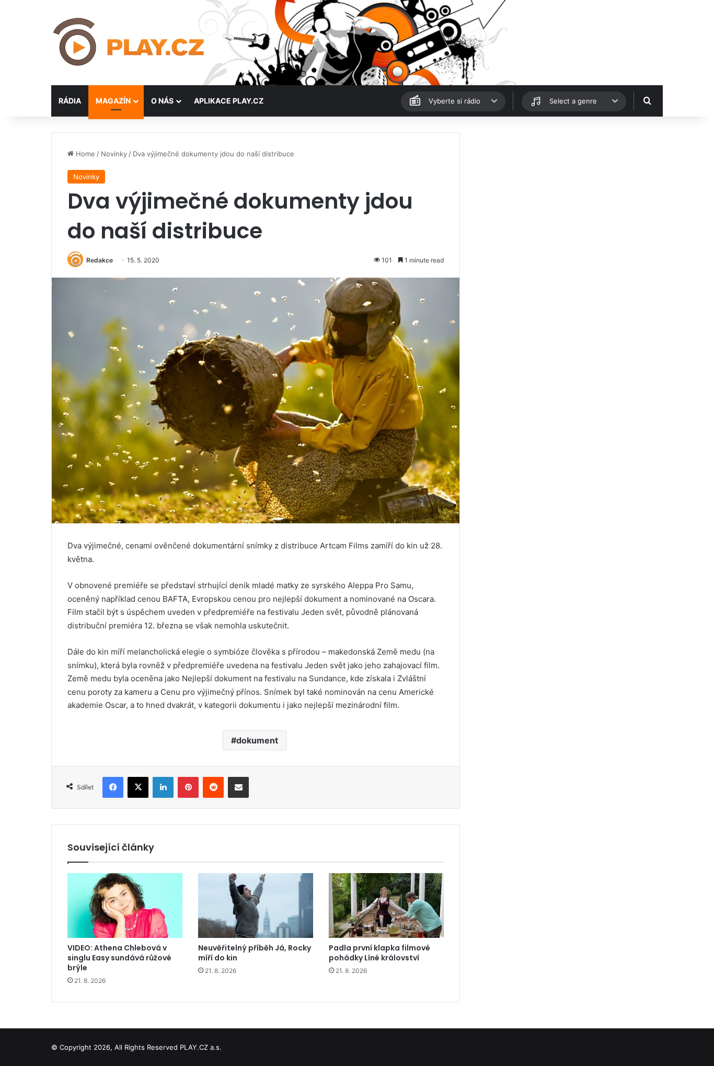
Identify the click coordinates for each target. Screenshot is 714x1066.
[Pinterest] (188, 787)
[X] (138, 787)
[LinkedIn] (163, 787)
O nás (162, 100)
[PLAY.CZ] (129, 43)
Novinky (114, 154)
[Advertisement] (566, 205)
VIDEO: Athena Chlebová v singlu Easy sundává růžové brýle (119, 958)
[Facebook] (112, 787)
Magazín (113, 100)
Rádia (70, 100)
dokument (257, 740)
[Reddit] (213, 787)
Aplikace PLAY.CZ (228, 100)
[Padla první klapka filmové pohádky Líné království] (386, 905)
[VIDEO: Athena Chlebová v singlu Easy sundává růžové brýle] (124, 905)
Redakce (99, 260)
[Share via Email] (238, 787)
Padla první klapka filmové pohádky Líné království (379, 953)
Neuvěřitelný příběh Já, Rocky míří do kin (254, 953)
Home (84, 154)
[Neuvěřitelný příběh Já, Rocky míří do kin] (255, 905)
